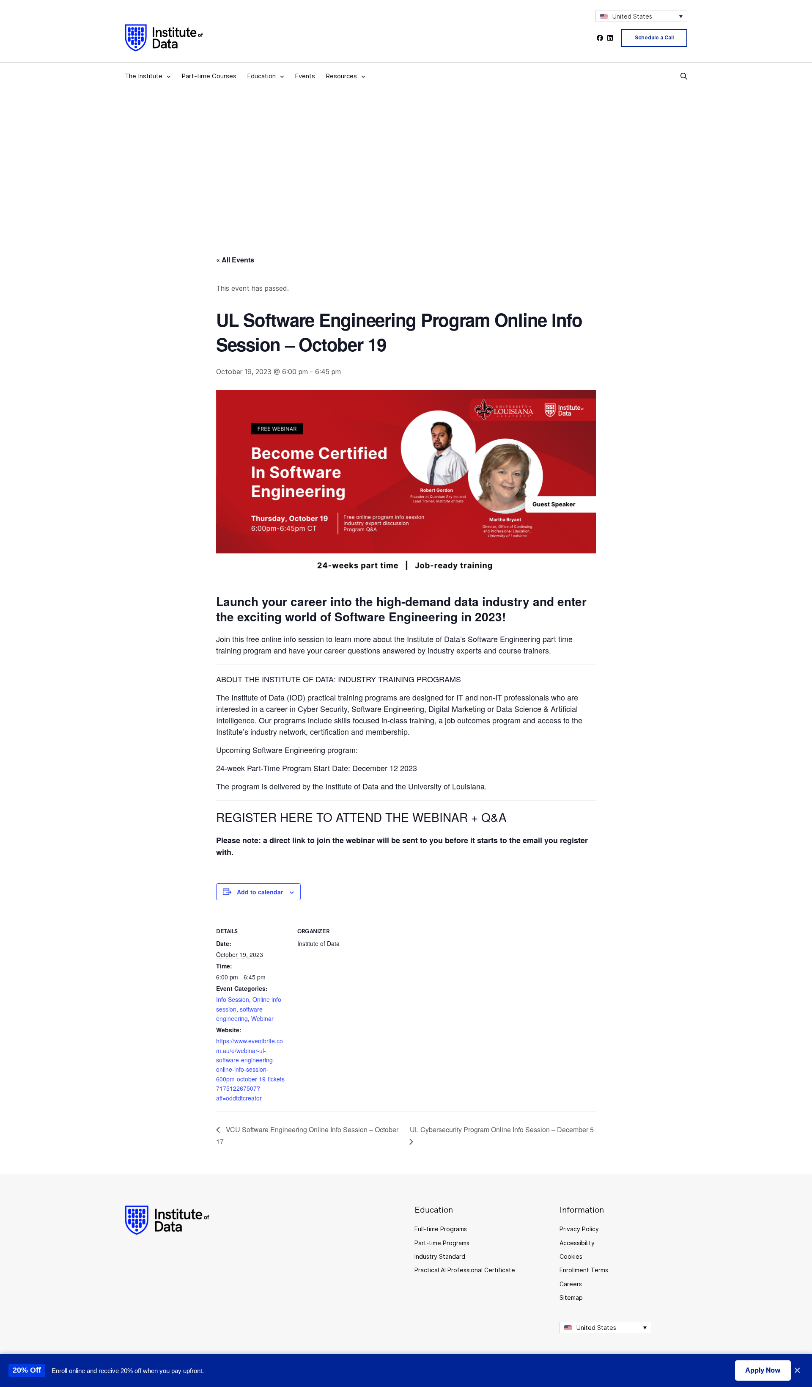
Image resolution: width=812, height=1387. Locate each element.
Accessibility (577, 1242)
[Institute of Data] (164, 38)
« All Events (235, 260)
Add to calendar (260, 892)
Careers (571, 1284)
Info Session (232, 999)
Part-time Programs (441, 1242)
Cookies (571, 1256)
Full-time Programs (440, 1229)
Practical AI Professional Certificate (464, 1270)
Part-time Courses (208, 76)
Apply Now (763, 1370)
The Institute (143, 76)
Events (305, 76)
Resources (341, 76)
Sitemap (571, 1297)
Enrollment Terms (584, 1270)
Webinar (262, 1018)
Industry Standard (439, 1256)
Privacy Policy (579, 1229)
